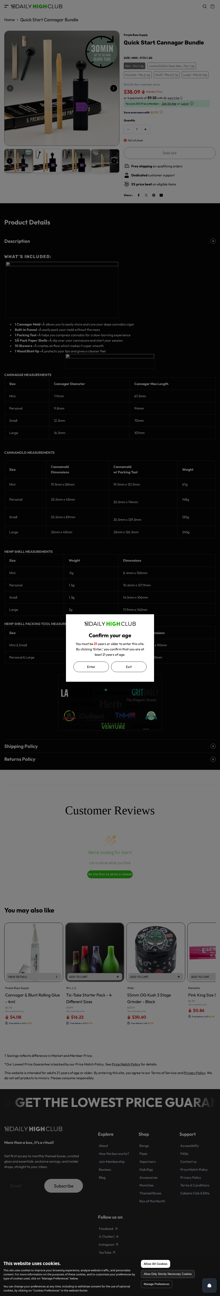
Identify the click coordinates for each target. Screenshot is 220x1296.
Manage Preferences (157, 1284)
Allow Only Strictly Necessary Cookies (168, 1274)
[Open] (209, 1285)
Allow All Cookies (155, 1263)
